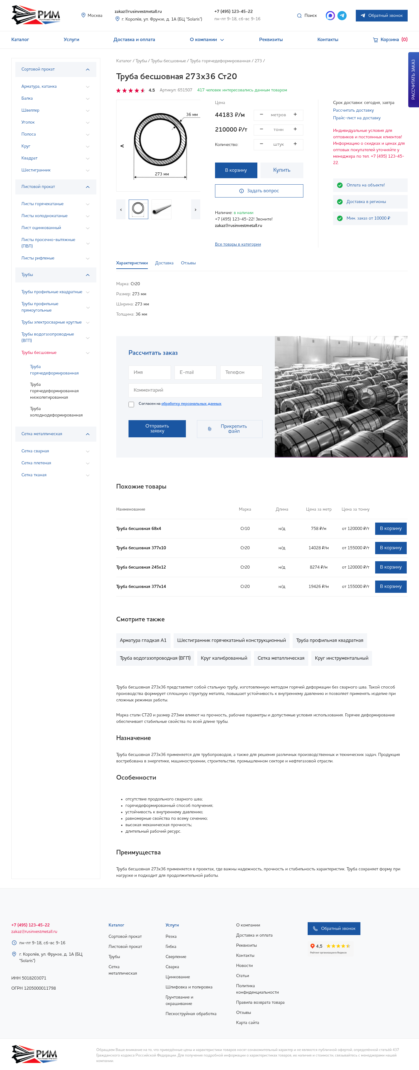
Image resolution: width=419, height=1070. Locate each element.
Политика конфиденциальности (257, 989)
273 (258, 61)
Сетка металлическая (281, 658)
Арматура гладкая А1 (143, 640)
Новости (244, 966)
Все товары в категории (238, 244)
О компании (203, 39)
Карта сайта (247, 1023)
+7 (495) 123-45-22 (233, 12)
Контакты (327, 39)
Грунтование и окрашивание (179, 1000)
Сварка (172, 967)
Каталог (20, 39)
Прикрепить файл (234, 429)
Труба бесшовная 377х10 (141, 548)
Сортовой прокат (125, 936)
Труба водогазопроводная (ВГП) (155, 658)
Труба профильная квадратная (329, 640)
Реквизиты (271, 39)
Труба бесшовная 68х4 (138, 529)
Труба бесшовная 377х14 (141, 587)
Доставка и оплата (134, 39)
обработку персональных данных (191, 404)
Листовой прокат (125, 947)
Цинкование (178, 977)
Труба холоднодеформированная (56, 412)
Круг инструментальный (341, 658)
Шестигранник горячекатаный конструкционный (231, 640)
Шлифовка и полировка (189, 987)
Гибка (171, 947)
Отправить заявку (157, 429)
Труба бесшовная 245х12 (141, 567)
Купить (281, 170)
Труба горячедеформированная (54, 370)
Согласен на (180, 404)
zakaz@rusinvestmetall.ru (138, 12)
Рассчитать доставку (353, 110)
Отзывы (243, 1013)
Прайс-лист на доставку (357, 118)
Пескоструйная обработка (191, 1014)
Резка (171, 936)
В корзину (236, 170)
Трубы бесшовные (168, 61)
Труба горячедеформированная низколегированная (54, 391)
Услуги (71, 39)
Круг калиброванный (224, 658)
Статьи (242, 976)
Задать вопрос (263, 191)
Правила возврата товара (260, 1002)
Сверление (176, 957)
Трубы (141, 61)
